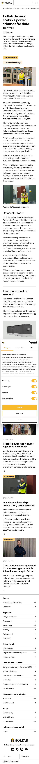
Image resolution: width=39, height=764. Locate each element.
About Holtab (8, 644)
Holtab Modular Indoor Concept (20, 299)
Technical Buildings (13, 62)
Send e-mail (14, 745)
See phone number (27, 745)
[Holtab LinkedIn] (12, 749)
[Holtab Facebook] (17, 749)
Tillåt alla (19, 407)
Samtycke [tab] (7, 348)
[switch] (34, 386)
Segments (7, 612)
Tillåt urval (19, 413)
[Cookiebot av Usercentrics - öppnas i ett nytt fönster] (28, 342)
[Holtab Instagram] (21, 749)
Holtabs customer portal (13, 727)
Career (6, 598)
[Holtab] (6, 2)
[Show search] (32, 3)
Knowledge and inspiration (13, 8)
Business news (29, 8)
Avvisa (19, 420)
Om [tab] (32, 348)
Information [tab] (19, 348)
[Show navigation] (36, 3)
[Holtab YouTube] (26, 749)
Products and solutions (12, 663)
